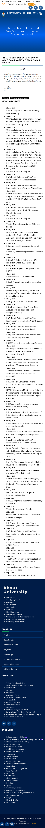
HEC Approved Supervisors (14, 659)
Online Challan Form (13, 761)
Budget (9, 797)
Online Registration (13, 702)
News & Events (12, 800)
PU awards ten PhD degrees (18, 171)
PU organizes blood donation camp (21, 301)
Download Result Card (14, 717)
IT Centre (33, 823)
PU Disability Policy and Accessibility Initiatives (23, 739)
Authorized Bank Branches (16, 790)
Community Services (14, 788)
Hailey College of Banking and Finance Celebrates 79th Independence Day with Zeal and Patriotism (23, 293)
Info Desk (17, 1)
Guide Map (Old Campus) (15, 622)
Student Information (11, 664)
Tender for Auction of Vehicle (19, 509)
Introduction (10, 597)
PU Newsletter (11, 759)
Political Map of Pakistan (15, 737)
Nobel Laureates (12, 612)
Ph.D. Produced (12, 778)
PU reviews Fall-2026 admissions (20, 276)
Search (11, 4)
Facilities (9, 609)
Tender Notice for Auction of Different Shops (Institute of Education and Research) (23, 373)
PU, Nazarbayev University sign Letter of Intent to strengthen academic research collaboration (24, 415)
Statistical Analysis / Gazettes (17, 709)
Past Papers (10, 707)
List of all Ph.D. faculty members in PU (20, 793)
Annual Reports (12, 780)
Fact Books (10, 607)
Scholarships (8, 654)
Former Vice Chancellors (15, 614)
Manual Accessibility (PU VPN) (17, 742)
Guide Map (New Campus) (16, 619)
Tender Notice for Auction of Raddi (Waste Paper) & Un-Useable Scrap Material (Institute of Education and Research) (24, 362)
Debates (9, 783)
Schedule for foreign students (17, 697)
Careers (36, 1)
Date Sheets (11, 688)
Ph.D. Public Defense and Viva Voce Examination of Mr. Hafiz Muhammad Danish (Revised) (22, 210)
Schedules (10, 692)
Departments (9, 640)
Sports (8, 785)
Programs (7, 649)
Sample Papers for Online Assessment (20, 712)
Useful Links (10, 776)
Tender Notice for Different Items (21, 575)
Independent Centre (11, 645)
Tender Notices (12, 756)
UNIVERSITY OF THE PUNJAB (24, 13)
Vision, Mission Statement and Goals (20, 617)
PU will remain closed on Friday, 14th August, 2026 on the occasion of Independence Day (22, 310)
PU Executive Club (13, 744)
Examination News (13, 705)
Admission (6, 1)
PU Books (10, 773)
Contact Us (21, 4)
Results (9, 690)
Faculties (7, 635)
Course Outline (11, 700)
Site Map (27, 1)
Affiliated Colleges (10, 669)
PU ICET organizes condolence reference (24, 343)
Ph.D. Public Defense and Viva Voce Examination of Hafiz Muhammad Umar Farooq (23, 534)
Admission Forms (12, 695)
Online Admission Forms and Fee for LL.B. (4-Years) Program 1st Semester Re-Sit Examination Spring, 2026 (24, 122)
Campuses (10, 602)
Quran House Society (14, 747)
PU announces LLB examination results (23, 246)
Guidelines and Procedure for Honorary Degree (24, 714)
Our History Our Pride (14, 600)
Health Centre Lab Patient (16, 749)
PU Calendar (11, 605)
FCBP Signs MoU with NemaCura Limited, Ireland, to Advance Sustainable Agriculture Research (24, 351)
